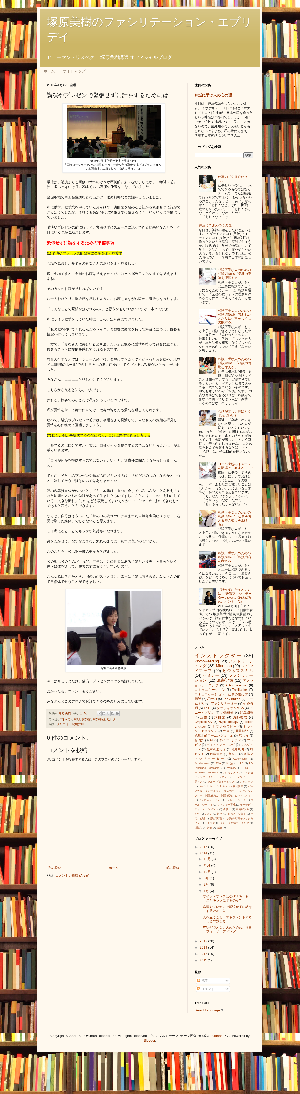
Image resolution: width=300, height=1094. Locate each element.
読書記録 (225, 680)
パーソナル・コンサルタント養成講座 (221, 786)
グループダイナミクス (221, 781)
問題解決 (242, 731)
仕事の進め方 (216, 749)
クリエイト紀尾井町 (70, 724)
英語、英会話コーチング (234, 822)
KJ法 (229, 763)
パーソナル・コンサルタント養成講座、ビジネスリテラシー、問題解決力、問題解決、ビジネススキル (224, 791)
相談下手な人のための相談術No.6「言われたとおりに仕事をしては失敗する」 (234, 316)
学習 (197, 813)
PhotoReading (207, 661)
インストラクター (218, 655)
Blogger (149, 1040)
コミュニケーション (210, 689)
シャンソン (246, 781)
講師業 (86, 719)
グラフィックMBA (230, 708)
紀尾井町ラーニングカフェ (214, 735)
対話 (219, 813)
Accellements (202, 763)
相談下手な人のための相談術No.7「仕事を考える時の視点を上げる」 (234, 518)
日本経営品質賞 (236, 813)
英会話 (211, 822)
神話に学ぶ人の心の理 (213, 95)
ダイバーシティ (230, 740)
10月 (208, 872)
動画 (226, 731)
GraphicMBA (203, 722)
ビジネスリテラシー (210, 799)
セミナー (211, 675)
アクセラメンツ (232, 772)
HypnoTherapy (228, 722)
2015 (204, 941)
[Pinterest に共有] (117, 713)
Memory (231, 767)
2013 (204, 947)
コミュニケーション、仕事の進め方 (221, 694)
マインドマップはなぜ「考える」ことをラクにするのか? (227, 898)
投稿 (204, 981)
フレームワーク (236, 799)
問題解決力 (242, 809)
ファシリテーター (224, 703)
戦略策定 (216, 754)
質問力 (199, 740)
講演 (77, 719)
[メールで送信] (99, 713)
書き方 (233, 754)
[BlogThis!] (103, 713)
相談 (198, 699)
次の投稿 (54, 868)
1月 (207, 891)
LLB (241, 763)
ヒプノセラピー (225, 726)
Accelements (240, 758)
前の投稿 (172, 868)
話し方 (111, 719)
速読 (219, 827)
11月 (207, 865)
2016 (204, 853)
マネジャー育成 (226, 804)
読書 (204, 717)
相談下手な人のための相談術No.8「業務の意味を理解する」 (234, 274)
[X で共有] (108, 713)
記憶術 (198, 827)
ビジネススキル (238, 671)
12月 (208, 859)
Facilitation (240, 689)
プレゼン (66, 719)
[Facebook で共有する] (112, 713)
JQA (218, 763)
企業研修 (227, 712)
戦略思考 (238, 749)
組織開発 (246, 712)
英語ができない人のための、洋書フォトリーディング (227, 929)
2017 (204, 847)
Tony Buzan (231, 699)
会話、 (227, 809)
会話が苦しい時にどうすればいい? (234, 413)
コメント (207, 989)
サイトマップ (74, 71)
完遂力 (209, 813)
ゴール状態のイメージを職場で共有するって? (235, 466)
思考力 (212, 699)
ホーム (49, 71)
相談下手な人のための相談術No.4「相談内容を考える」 (234, 557)
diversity (213, 772)
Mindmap (224, 666)
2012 (204, 954)
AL (212, 740)
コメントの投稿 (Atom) (72, 875)
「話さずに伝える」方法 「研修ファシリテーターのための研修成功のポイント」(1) (235, 595)
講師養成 (99, 719)
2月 (207, 884)
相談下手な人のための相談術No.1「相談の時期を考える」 (234, 363)
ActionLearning (236, 685)
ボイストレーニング (220, 745)
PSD (207, 708)
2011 (204, 960)
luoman (217, 1036)
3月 (207, 878)
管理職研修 (216, 818)
